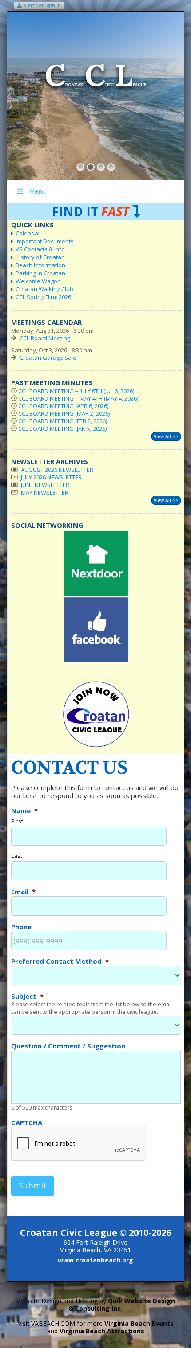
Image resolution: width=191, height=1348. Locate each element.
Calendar (28, 233)
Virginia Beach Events (139, 1323)
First (17, 821)
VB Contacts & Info (40, 249)
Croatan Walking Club (44, 289)
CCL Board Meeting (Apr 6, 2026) (63, 406)
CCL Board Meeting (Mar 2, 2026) (64, 413)
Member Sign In (41, 5)
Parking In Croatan (40, 273)
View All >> (166, 436)
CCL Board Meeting (45, 338)
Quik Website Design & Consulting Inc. (121, 1305)
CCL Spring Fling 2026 (43, 297)
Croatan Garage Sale (48, 358)
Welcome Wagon (38, 281)
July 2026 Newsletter (51, 477)
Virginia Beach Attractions (102, 1331)
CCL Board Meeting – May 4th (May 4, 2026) (78, 398)
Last (17, 856)
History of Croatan (40, 257)
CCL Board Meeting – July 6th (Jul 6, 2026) (76, 391)
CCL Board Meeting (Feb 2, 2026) (62, 421)
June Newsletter (45, 485)
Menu (37, 191)
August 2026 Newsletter (57, 470)
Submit (33, 1185)
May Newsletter (44, 492)
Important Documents (45, 241)
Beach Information (40, 265)
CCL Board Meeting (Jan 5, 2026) (62, 428)
